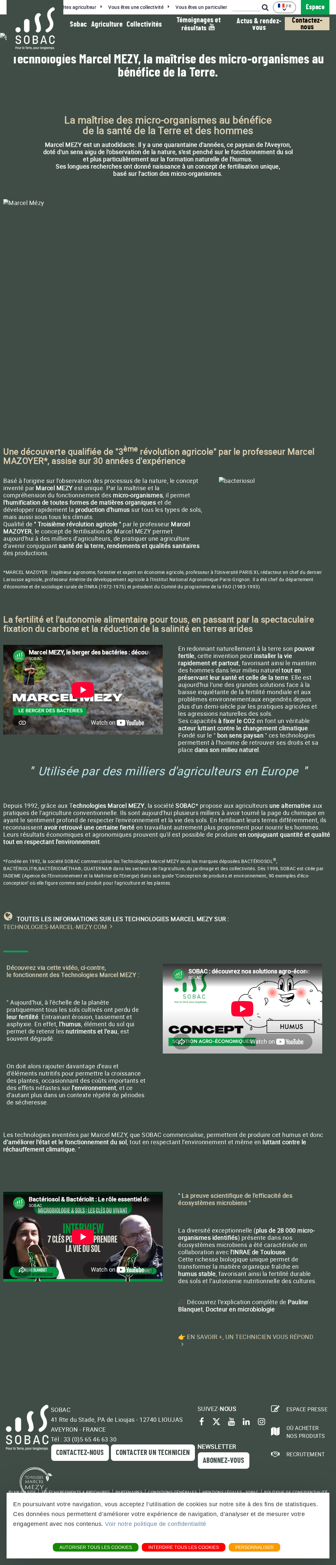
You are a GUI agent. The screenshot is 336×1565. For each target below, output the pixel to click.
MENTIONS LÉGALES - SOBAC (230, 1492)
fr (288, 6)
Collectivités (144, 24)
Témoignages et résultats (198, 24)
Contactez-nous (307, 24)
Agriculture (107, 24)
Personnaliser (254, 1547)
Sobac (78, 24)
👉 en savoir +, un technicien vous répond (245, 1337)
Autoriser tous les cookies (95, 1547)
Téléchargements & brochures (75, 1492)
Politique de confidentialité (295, 1492)
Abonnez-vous (223, 1460)
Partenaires (129, 1492)
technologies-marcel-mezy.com (55, 926)
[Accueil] (35, 28)
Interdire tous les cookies (183, 1547)
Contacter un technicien (153, 1452)
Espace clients (315, 9)
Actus (259, 24)
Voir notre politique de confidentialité (155, 1524)
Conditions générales (172, 1492)
